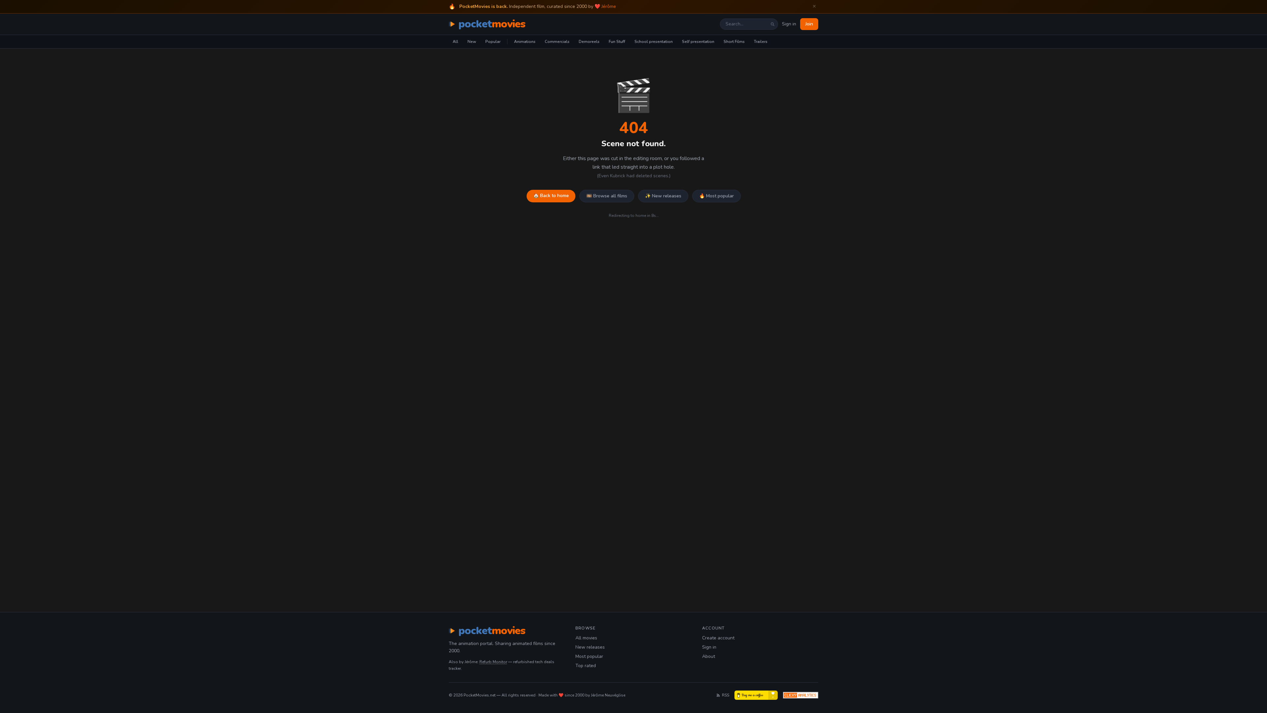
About (708, 656)
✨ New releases (663, 196)
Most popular (589, 656)
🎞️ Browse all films (606, 196)
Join (809, 24)
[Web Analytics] (800, 695)
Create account (718, 638)
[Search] (772, 24)
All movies (586, 638)
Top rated (585, 665)
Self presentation (698, 41)
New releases (590, 647)
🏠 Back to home (551, 195)
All (455, 41)
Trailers (760, 41)
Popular (493, 41)
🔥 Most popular (716, 196)
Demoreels (589, 41)
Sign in (789, 24)
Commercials (557, 41)
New (472, 41)
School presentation (653, 41)
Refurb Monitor (493, 661)
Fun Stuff (617, 41)
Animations (525, 41)
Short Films (734, 41)
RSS (725, 695)
